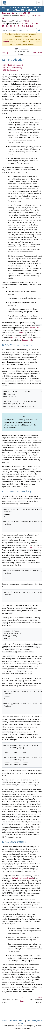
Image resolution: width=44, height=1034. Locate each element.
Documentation (8, 13)
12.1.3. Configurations (10, 70)
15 (39, 15)
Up (7, 53)
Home (35, 53)
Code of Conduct (17, 1020)
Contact (22, 1023)
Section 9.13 (20, 332)
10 (33, 23)
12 (26, 23)
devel (27, 21)
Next (40, 53)
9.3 (11, 26)
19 (22, 21)
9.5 (3, 26)
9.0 (23, 26)
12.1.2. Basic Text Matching (12, 67)
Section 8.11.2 (35, 547)
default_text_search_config (23, 878)
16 (35, 15)
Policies (5, 1020)
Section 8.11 (34, 328)
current (6, 42)
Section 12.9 (27, 340)
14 (3, 18)
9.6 (37, 23)
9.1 (19, 26)
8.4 (27, 26)
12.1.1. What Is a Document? (12, 65)
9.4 (7, 26)
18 (27, 15)
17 (32, 15)
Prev (3, 53)
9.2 (15, 26)
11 (29, 23)
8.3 (31, 26)
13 (22, 23)
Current (22, 15)
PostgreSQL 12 (23, 13)
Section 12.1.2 (16, 337)
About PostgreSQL (34, 1020)
